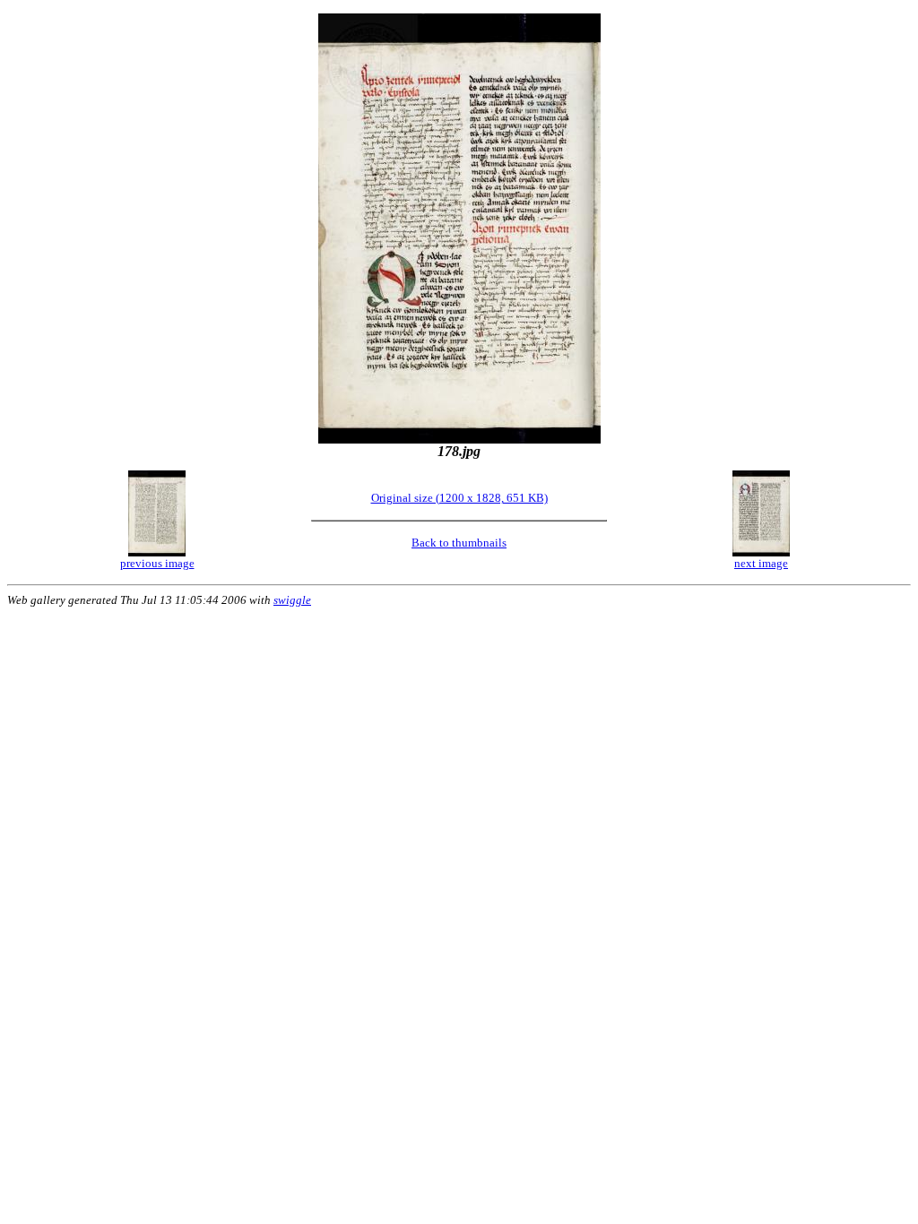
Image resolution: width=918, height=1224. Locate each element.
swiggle (292, 600)
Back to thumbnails (459, 542)
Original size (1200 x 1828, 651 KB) (459, 497)
